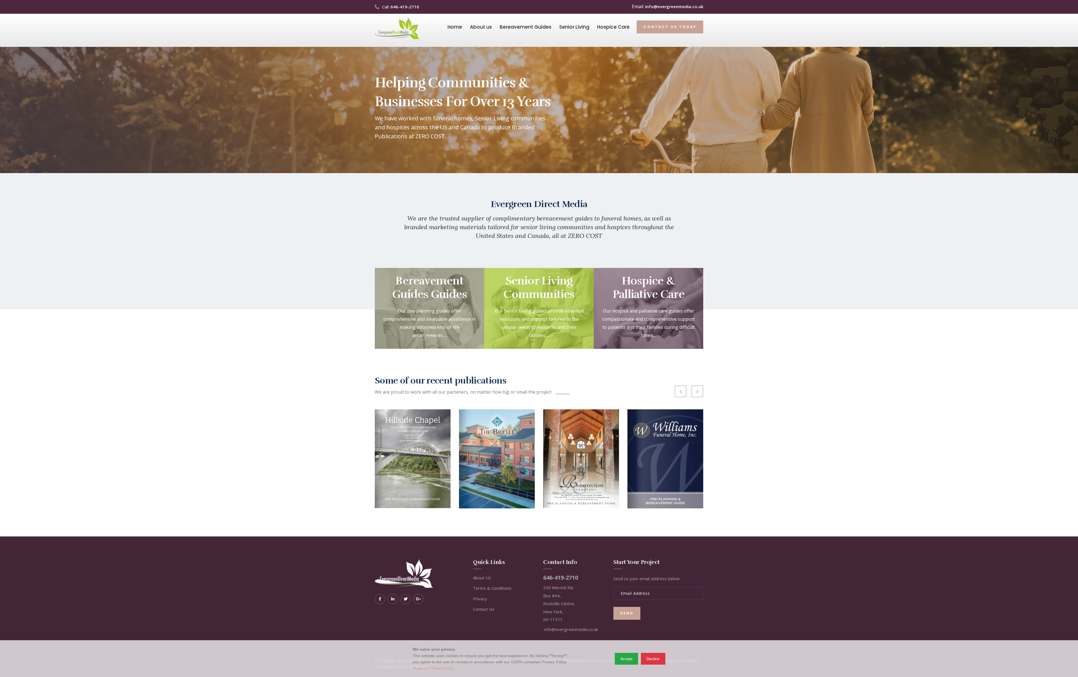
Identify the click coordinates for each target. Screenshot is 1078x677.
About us (481, 27)
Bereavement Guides (525, 27)
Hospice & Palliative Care (648, 287)
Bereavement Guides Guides (429, 287)
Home (454, 27)
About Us (482, 577)
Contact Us (483, 609)
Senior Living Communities (538, 287)
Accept (626, 659)
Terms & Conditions (492, 588)
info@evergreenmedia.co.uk (674, 6)
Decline (653, 659)
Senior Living (574, 27)
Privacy (480, 599)
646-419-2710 (404, 7)
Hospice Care (613, 27)
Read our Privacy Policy (434, 668)
